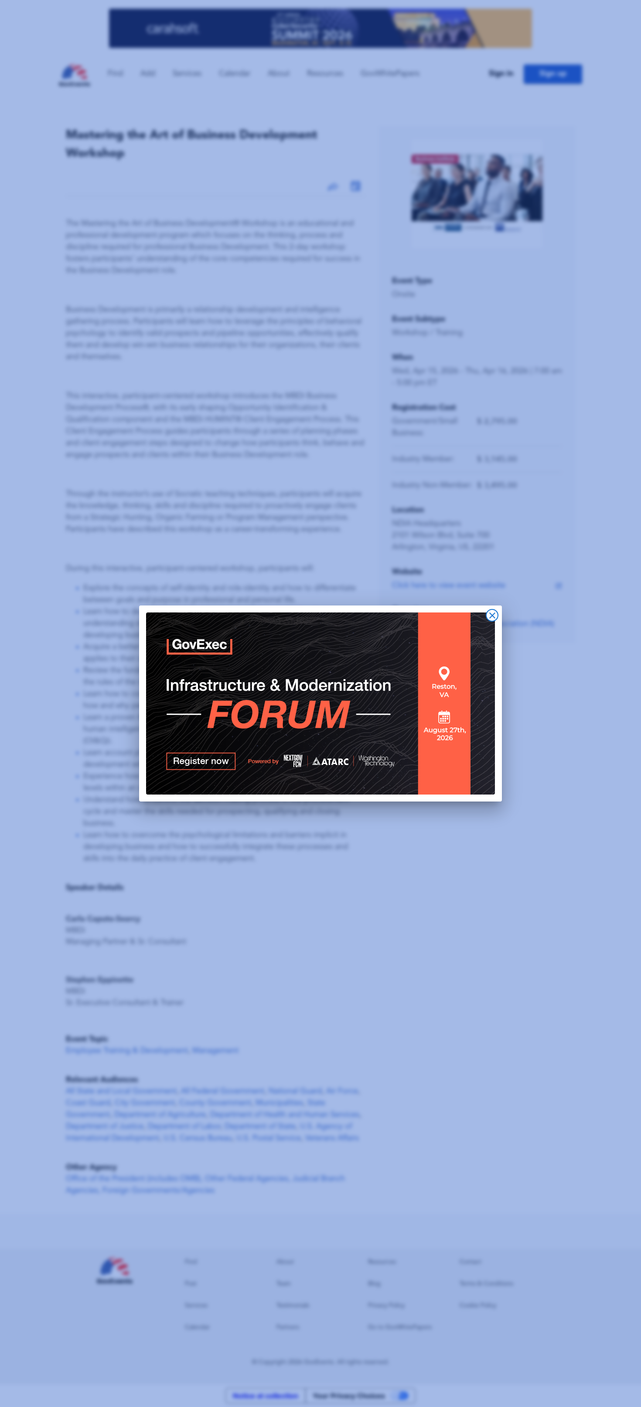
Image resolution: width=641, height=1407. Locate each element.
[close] (492, 615)
